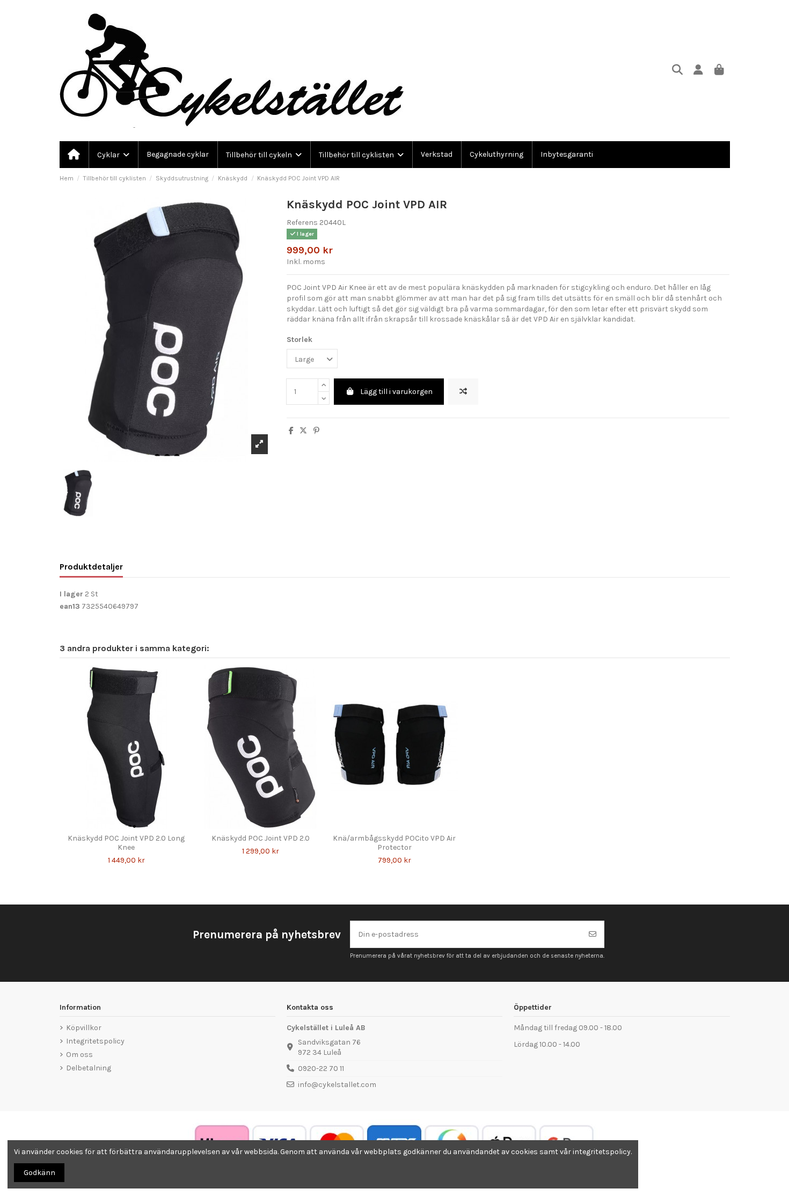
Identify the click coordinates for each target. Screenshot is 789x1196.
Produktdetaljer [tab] (91, 566)
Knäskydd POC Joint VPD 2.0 (260, 838)
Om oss (79, 1054)
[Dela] (291, 430)
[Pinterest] (316, 430)
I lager (71, 594)
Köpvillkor (83, 1027)
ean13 (70, 606)
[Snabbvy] (134, 825)
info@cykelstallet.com (337, 1084)
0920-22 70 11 (321, 1068)
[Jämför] (118, 825)
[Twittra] (303, 430)
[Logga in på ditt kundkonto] (698, 70)
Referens (302, 222)
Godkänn (39, 1172)
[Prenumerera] (592, 934)
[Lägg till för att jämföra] (463, 391)
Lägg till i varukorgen (396, 391)
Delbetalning (88, 1068)
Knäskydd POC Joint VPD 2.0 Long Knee (126, 843)
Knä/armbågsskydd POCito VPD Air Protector (394, 843)
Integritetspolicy (95, 1041)
